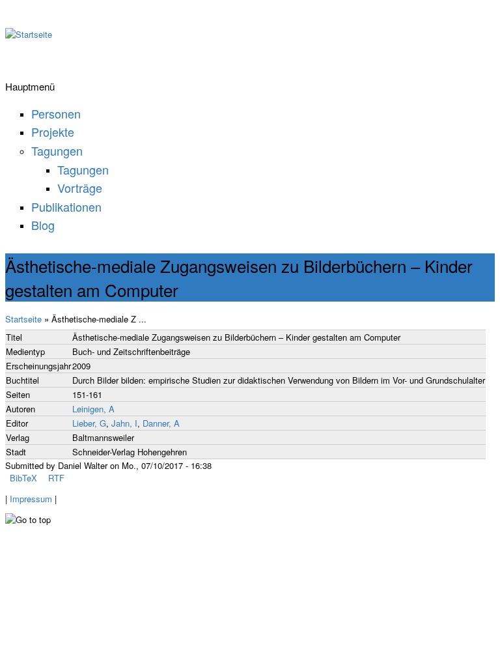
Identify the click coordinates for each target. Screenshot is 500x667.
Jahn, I (124, 423)
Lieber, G (89, 423)
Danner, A (161, 423)
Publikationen (66, 206)
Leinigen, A (93, 409)
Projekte (52, 131)
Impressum (31, 498)
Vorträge (79, 187)
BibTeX (23, 478)
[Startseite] (28, 34)
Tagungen (57, 150)
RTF (56, 478)
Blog (43, 224)
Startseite (23, 319)
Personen (56, 113)
